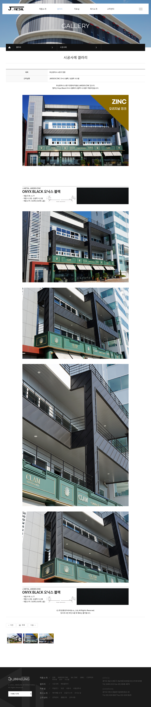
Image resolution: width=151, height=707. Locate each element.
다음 (32, 625)
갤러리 (18, 47)
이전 (11, 625)
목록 (23, 625)
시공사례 (63, 47)
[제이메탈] (17, 9)
